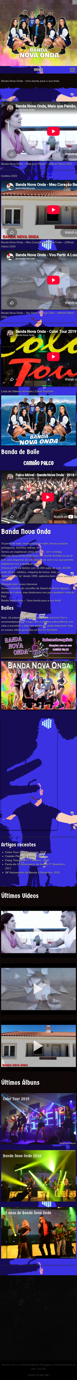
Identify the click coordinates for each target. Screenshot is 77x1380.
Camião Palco (14, 856)
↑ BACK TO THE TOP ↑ (38, 1375)
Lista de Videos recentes (17, 391)
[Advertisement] (29, 773)
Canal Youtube (44, 391)
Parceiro (6, 1365)
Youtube (52, 629)
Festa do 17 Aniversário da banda (26, 864)
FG (44, 1369)
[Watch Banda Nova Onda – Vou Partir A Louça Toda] (38, 989)
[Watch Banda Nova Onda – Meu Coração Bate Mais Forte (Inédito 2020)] (38, 1046)
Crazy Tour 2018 (15, 860)
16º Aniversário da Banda (21, 872)
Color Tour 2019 (15, 852)
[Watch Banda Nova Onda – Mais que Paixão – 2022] (38, 932)
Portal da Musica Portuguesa (36, 1365)
